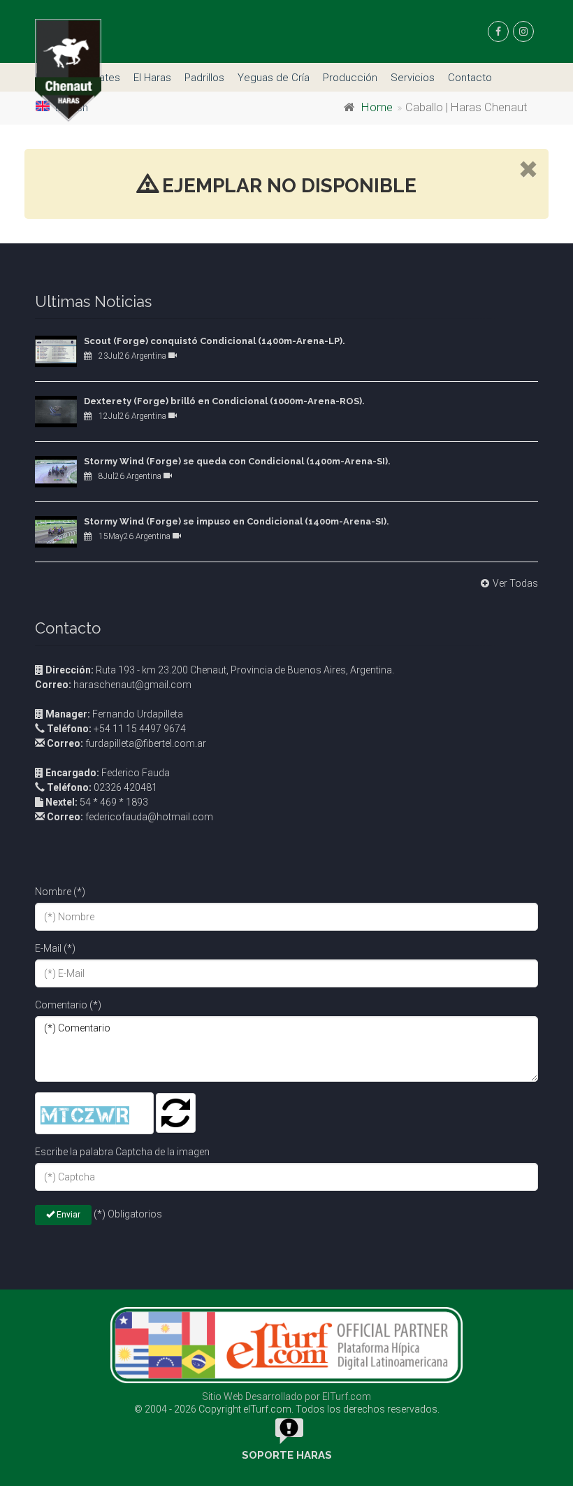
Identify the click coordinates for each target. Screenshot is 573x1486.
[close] (528, 170)
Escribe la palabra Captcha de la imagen (122, 1151)
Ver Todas (515, 583)
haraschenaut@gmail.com (113, 684)
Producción (350, 77)
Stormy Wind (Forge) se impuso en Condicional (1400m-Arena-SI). (236, 521)
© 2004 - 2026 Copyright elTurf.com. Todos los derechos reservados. (287, 1409)
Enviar (67, 1215)
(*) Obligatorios (128, 1214)
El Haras (152, 77)
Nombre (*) (60, 891)
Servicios (413, 77)
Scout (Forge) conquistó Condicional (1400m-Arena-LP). (214, 341)
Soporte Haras (287, 1455)
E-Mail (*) (55, 948)
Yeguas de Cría (274, 77)
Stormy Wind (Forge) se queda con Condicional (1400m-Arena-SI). (237, 461)
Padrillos (204, 77)
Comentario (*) (68, 1004)
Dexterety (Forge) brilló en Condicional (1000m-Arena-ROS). (224, 401)
